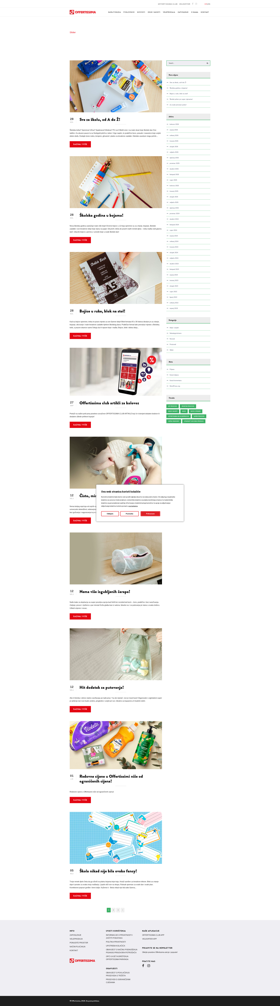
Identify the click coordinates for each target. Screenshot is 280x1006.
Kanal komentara (175, 380)
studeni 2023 (174, 264)
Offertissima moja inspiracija (178, 416)
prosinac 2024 (174, 213)
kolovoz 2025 (174, 185)
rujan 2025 (173, 180)
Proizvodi (173, 344)
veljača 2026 (174, 152)
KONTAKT (74, 950)
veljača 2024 (174, 258)
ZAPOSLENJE (75, 935)
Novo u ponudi (195, 411)
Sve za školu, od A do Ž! (100, 119)
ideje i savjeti (172, 411)
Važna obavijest (173, 421)
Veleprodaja (169, 12)
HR (206, 4)
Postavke (129, 514)
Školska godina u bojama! (101, 215)
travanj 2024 (174, 247)
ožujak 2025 (174, 197)
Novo (184, 411)
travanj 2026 (174, 141)
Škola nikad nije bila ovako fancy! (108, 871)
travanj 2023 (174, 280)
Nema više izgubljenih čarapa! (105, 591)
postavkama (133, 506)
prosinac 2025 (174, 163)
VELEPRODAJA (76, 939)
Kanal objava (174, 375)
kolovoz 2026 (174, 124)
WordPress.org (175, 386)
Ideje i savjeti (154, 12)
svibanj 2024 (174, 241)
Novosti (141, 12)
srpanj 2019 (174, 308)
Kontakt (205, 12)
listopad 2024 (174, 224)
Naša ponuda (114, 12)
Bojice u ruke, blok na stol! (102, 311)
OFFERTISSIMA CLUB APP (153, 935)
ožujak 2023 (174, 286)
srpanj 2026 (174, 130)
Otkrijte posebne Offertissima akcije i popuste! (160, 952)
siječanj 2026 (174, 158)
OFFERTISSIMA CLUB (168, 4)
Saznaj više (80, 144)
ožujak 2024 (174, 252)
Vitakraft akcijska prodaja (194, 421)
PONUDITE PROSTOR (79, 943)
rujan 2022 (173, 291)
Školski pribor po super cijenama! (181, 99)
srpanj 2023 (174, 275)
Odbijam (110, 514)
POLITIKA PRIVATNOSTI (116, 942)
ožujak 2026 (174, 146)
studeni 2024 (174, 219)
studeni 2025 (174, 169)
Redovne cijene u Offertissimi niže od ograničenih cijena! (111, 778)
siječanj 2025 (174, 208)
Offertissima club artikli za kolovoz (109, 403)
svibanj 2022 (174, 303)
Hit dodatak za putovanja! (102, 687)
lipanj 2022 (173, 297)
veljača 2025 (174, 202)
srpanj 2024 (174, 236)
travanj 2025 (174, 191)
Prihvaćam (150, 514)
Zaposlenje (183, 12)
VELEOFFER (184, 4)
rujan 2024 (173, 230)
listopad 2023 (174, 269)
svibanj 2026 (174, 135)
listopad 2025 (174, 174)
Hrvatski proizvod (188, 406)
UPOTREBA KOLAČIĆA (115, 946)
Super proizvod (199, 416)
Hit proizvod (172, 406)
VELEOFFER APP (149, 939)
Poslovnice (129, 12)
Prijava (172, 369)
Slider (172, 350)
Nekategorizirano (175, 333)
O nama (194, 12)
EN (209, 4)
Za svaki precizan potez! (178, 105)
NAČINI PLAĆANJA (77, 947)
